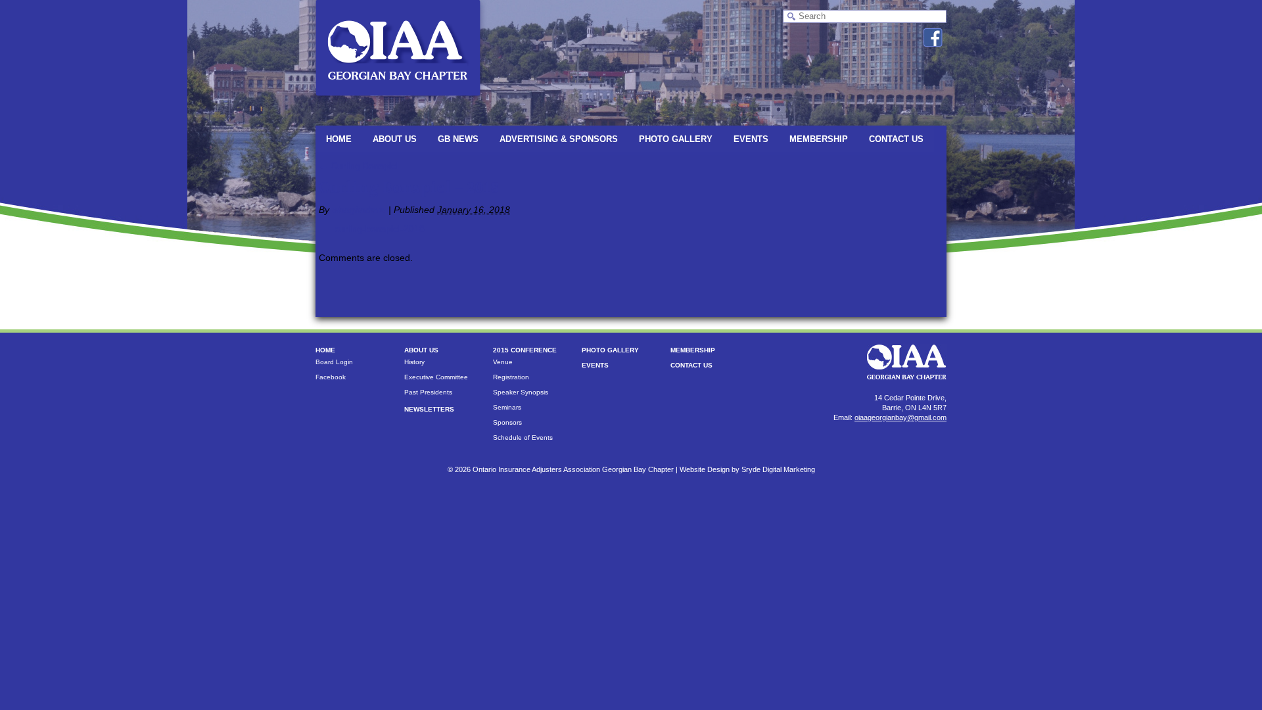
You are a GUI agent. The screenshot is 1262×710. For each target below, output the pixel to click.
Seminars (507, 407)
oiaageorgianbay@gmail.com (900, 417)
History (414, 362)
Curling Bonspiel (358, 165)
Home (339, 139)
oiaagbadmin (359, 209)
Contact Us (896, 139)
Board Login (334, 362)
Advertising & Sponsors (559, 139)
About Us (395, 139)
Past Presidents (428, 392)
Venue (503, 362)
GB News (458, 139)
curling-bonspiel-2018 (380, 229)
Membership (818, 139)
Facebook (331, 377)
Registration (511, 377)
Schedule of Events (523, 437)
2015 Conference (525, 350)
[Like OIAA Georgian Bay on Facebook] (933, 37)
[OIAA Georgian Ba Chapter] (398, 102)
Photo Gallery (676, 139)
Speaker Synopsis (520, 392)
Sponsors (507, 422)
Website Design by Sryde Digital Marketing (747, 469)
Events (751, 139)
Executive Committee (436, 377)
